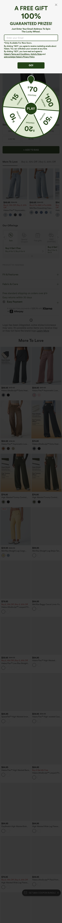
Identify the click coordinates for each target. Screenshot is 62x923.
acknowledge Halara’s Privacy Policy (19, 57)
